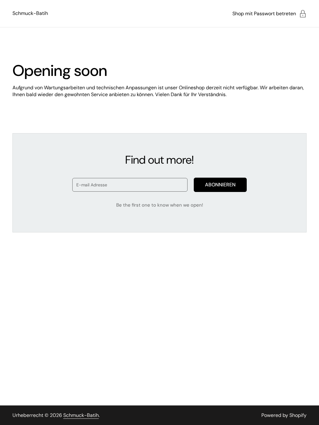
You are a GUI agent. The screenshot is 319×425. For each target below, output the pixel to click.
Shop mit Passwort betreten (264, 13)
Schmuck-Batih (30, 13)
